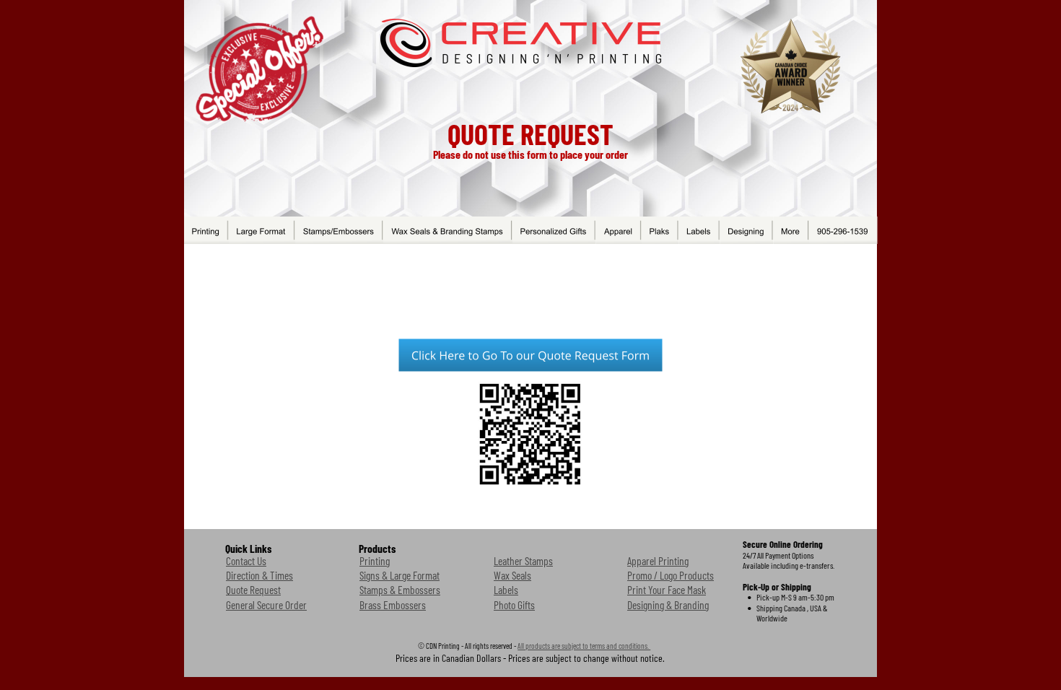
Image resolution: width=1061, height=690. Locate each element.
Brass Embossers (392, 604)
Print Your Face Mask (666, 589)
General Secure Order (266, 604)
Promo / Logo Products (670, 575)
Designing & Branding (668, 604)
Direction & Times (259, 575)
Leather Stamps (523, 560)
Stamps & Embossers (399, 589)
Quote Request (253, 589)
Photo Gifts (514, 604)
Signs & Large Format (399, 575)
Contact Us (246, 560)
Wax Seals (512, 575)
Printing (374, 560)
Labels (506, 589)
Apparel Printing (658, 560)
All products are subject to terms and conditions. (584, 645)
